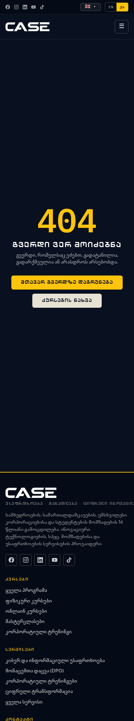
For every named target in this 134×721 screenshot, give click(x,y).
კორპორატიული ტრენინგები (41, 681)
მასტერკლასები (25, 622)
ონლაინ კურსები (26, 611)
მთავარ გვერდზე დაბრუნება (67, 282)
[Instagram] (16, 7)
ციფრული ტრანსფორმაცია (39, 691)
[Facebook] (7, 7)
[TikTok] (42, 7)
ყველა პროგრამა (26, 590)
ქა (122, 7)
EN (111, 7)
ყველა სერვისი (24, 702)
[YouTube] (33, 7)
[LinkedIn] (25, 7)
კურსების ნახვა (67, 300)
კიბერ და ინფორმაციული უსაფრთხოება (55, 661)
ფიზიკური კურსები (28, 601)
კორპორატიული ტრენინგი (38, 632)
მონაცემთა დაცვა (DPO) (34, 671)
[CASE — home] (27, 26)
